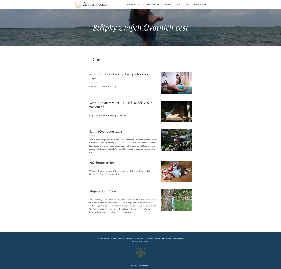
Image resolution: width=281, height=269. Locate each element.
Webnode (147, 265)
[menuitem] (131, 4)
